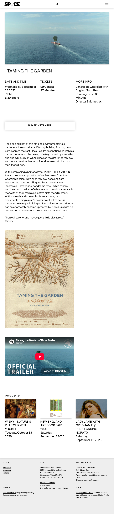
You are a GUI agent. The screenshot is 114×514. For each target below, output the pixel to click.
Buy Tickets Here (39, 125)
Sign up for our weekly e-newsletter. (54, 488)
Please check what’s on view (87, 480)
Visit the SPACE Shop (84, 492)
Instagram (7, 468)
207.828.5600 (45, 485)
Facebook (7, 470)
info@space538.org (47, 482)
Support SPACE (9, 492)
